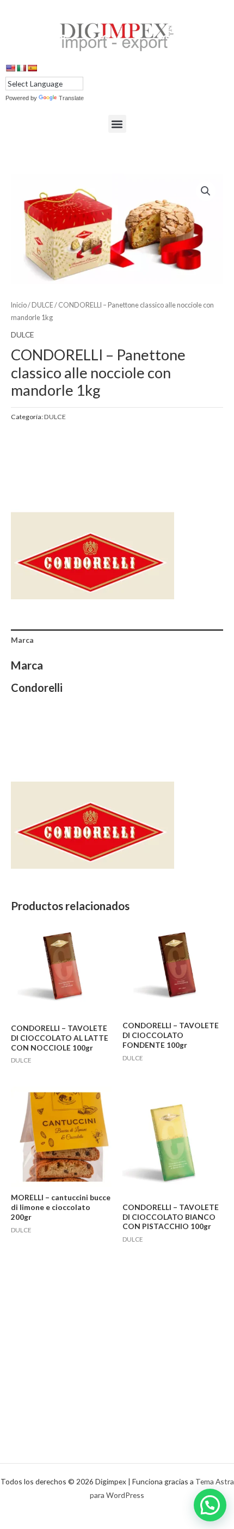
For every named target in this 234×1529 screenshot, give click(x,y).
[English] (10, 68)
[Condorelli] (92, 517)
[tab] (117, 639)
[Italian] (21, 68)
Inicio (19, 305)
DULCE (42, 305)
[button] (117, 124)
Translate (71, 98)
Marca (22, 639)
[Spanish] (32, 68)
